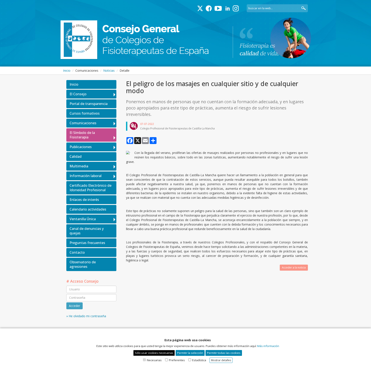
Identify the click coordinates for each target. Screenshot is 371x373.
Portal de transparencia (89, 103)
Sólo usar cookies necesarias (154, 353)
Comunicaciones (83, 123)
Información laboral (86, 175)
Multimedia (79, 166)
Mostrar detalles (221, 360)
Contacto (77, 252)
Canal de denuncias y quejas (87, 230)
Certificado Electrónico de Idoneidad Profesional (90, 187)
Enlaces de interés (84, 199)
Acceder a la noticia (294, 267)
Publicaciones (81, 146)
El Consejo (78, 94)
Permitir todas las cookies (223, 353)
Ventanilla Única (83, 219)
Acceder (74, 306)
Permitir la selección (190, 353)
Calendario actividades (88, 209)
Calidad (76, 156)
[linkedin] (228, 8)
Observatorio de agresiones (83, 264)
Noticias (109, 70)
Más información (268, 346)
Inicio (66, 70)
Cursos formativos (85, 113)
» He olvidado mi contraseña (86, 316)
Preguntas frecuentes (87, 242)
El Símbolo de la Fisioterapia (82, 134)
